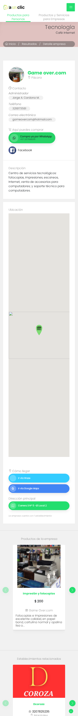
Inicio (12, 44)
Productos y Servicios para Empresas (54, 17)
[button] (39, 330)
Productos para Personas (18, 17)
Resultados (29, 44)
